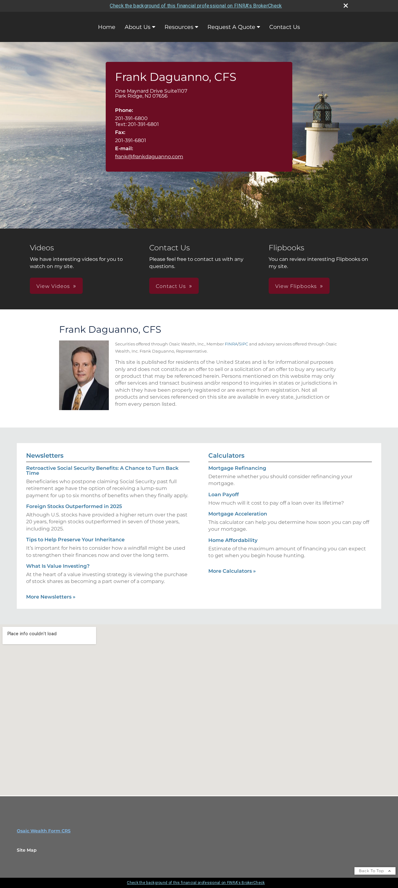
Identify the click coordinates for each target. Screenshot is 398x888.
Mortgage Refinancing (237, 468)
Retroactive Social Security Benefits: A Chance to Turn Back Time (102, 470)
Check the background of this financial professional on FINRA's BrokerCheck (196, 6)
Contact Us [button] (171, 286)
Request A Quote (231, 27)
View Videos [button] (53, 286)
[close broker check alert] (345, 5)
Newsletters (44, 455)
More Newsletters (51, 597)
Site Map (27, 850)
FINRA (231, 343)
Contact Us (284, 27)
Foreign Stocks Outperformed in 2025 (74, 506)
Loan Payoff (223, 494)
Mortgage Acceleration (237, 514)
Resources (178, 27)
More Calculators (232, 571)
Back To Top (372, 870)
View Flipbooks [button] (296, 286)
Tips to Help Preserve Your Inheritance (75, 540)
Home (106, 27)
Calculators (226, 455)
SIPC (243, 343)
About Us (137, 27)
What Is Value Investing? (58, 566)
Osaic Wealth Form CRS (44, 831)
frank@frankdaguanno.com (149, 157)
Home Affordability (232, 540)
